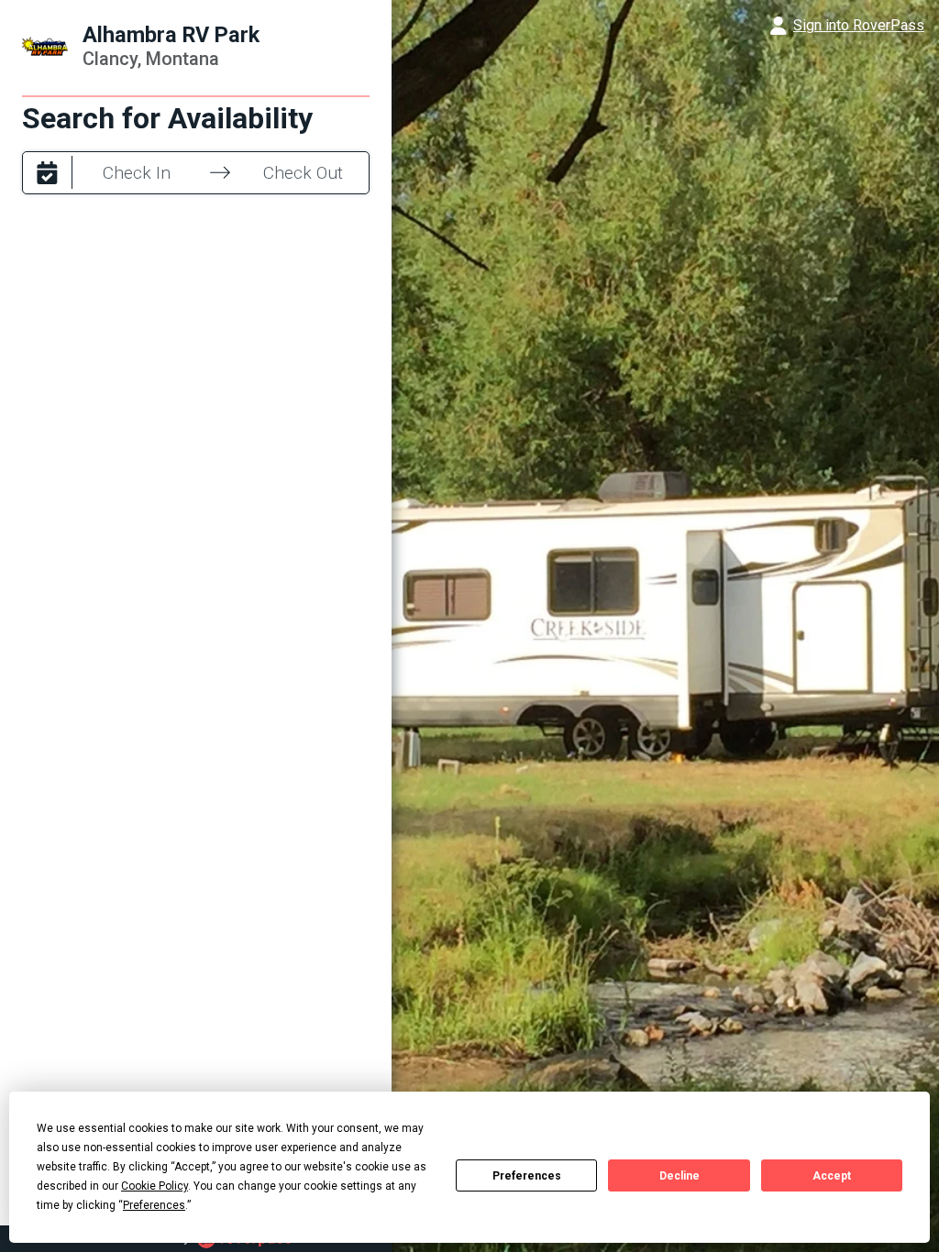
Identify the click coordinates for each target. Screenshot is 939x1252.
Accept (831, 1176)
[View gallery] (665, 626)
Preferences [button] (154, 1205)
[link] (469, 25)
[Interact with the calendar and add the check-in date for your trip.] (47, 172)
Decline (679, 1176)
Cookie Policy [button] (154, 1186)
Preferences (526, 1176)
